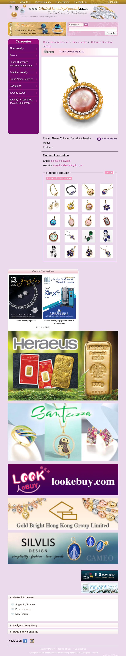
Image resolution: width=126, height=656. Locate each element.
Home (12, 2)
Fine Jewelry (17, 48)
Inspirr (116, 655)
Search (111, 33)
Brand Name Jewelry (21, 79)
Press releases (23, 609)
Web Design (107, 655)
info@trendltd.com (60, 161)
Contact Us (80, 2)
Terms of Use (64, 649)
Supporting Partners (25, 604)
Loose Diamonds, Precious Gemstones (21, 64)
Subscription (62, 2)
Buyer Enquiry (43, 2)
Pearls (13, 55)
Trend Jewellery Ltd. (71, 51)
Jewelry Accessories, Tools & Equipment (21, 101)
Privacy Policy (47, 649)
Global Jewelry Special (55, 42)
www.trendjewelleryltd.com (67, 165)
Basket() (113, 2)
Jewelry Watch (18, 92)
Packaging (15, 86)
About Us (25, 2)
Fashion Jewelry (19, 72)
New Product (21, 614)
